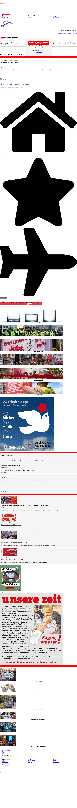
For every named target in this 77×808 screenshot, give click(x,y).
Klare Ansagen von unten (38, 380)
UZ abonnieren (6, 20)
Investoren (25, 54)
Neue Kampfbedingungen (38, 681)
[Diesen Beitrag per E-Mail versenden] (63, 33)
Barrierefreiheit (4, 751)
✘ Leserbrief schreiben (4, 56)
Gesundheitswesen (12, 54)
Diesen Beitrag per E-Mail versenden (72, 33)
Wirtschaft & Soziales (68, 30)
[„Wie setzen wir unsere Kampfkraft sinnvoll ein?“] (9, 538)
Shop (3, 25)
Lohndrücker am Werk (38, 351)
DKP (3, 26)
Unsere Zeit (62, 30)
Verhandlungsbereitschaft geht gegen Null (38, 719)
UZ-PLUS (19, 40)
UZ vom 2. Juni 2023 (13, 40)
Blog (3, 14)
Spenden (5, 24)
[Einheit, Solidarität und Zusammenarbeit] (9, 555)
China (5, 17)
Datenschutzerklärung (14, 84)
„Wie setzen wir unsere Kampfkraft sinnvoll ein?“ (14, 542)
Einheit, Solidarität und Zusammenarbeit (12, 559)
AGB (3, 752)
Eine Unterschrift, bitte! (7, 507)
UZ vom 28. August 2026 (8, 23)
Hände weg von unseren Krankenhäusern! (38, 746)
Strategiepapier (6, 18)
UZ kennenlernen (38, 52)
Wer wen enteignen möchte (38, 394)
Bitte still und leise (4, 467)
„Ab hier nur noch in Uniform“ (38, 709)
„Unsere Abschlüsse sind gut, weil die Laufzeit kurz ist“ (38, 337)
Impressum (4, 748)
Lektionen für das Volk (5, 477)
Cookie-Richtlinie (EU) (6, 750)
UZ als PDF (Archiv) (7, 22)
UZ (2, 13)
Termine (3, 15)
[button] (0, 756)
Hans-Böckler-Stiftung (19, 54)
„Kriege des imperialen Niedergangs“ (11, 525)
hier (43, 45)
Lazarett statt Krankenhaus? (38, 732)
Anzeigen (3, 753)
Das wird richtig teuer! (38, 322)
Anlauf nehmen (3, 457)
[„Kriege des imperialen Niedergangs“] (9, 521)
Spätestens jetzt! (38, 365)
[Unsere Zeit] (13, 10)
